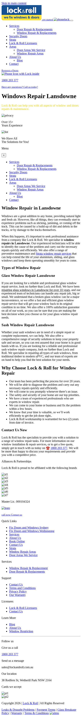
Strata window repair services (53, 253)
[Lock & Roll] (22, 19)
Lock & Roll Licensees (23, 43)
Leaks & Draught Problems (18, 709)
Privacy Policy (18, 591)
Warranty (16, 713)
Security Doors (18, 36)
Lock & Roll (30, 703)
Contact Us (16, 544)
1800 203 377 (59, 448)
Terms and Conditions (22, 588)
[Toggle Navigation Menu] (71, 20)
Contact (13, 63)
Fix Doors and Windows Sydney (29, 527)
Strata (12, 39)
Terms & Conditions (36, 713)
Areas (12, 46)
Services (14, 26)
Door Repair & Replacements (34, 29)
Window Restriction (21, 631)
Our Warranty (17, 595)
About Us (15, 57)
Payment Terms (46, 709)
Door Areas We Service (31, 50)
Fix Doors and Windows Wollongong (31, 531)
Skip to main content (14, 3)
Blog (20, 60)
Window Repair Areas (30, 53)
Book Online (17, 541)
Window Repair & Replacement (28, 568)
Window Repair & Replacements (36, 32)
